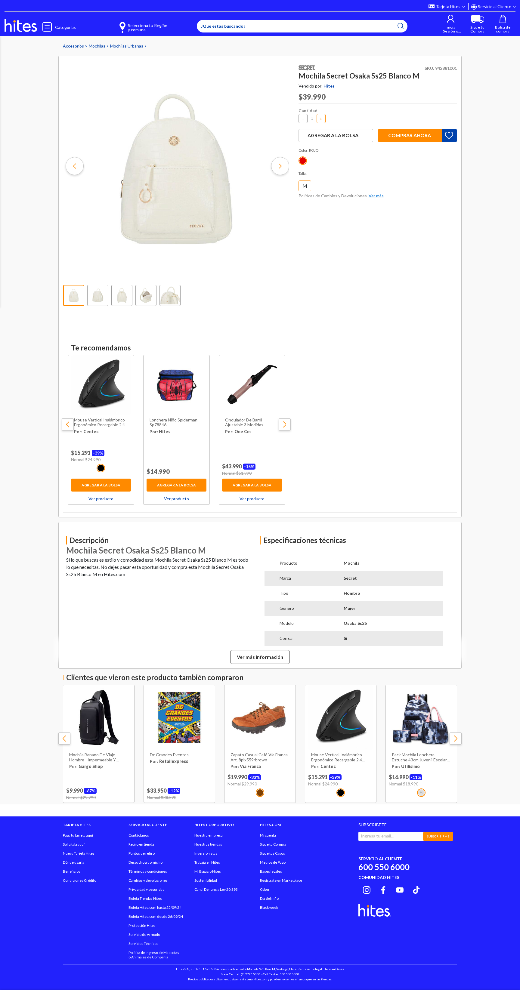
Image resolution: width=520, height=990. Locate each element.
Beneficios (71, 871)
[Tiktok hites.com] (416, 889)
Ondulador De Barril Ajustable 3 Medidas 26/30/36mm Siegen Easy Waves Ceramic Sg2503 (249, 423)
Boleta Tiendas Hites (145, 898)
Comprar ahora (409, 135)
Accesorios (74, 45)
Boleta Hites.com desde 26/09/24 (155, 916)
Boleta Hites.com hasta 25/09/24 (154, 907)
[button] (450, 24)
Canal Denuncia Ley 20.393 (216, 889)
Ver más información (260, 657)
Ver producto (100, 498)
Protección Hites (142, 925)
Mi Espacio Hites (207, 871)
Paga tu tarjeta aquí (78, 835)
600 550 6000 (384, 867)
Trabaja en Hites (207, 862)
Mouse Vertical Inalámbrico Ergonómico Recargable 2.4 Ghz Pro (99, 423)
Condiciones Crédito (79, 880)
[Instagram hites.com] (366, 889)
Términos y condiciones (147, 871)
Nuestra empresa (208, 835)
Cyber (265, 889)
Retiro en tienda (141, 844)
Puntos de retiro (141, 853)
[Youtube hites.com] (400, 889)
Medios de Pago (273, 862)
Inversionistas (205, 853)
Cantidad (308, 110)
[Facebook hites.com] (383, 889)
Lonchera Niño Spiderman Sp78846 (173, 422)
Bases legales (271, 871)
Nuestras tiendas (208, 844)
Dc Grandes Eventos (169, 754)
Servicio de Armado (144, 934)
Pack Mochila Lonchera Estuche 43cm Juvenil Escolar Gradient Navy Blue (419, 757)
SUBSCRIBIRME (438, 836)
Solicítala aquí (74, 844)
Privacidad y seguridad (146, 889)
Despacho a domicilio (145, 862)
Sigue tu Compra (273, 844)
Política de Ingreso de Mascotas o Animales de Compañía (153, 954)
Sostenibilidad (205, 880)
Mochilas (97, 45)
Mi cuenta (268, 835)
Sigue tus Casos (272, 853)
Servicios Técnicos (143, 943)
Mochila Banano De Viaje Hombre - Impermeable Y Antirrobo (92, 757)
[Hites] (21, 25)
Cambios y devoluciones (148, 880)
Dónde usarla (73, 862)
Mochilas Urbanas (127, 45)
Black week (269, 907)
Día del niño (269, 898)
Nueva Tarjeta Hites (78, 853)
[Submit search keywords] (401, 26)
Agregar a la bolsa (101, 485)
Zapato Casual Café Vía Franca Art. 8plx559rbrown (259, 757)
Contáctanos (138, 835)
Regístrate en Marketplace (281, 880)
